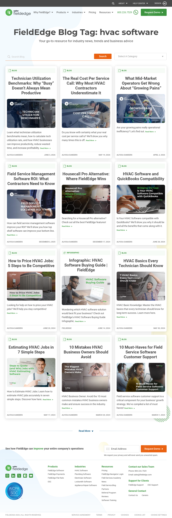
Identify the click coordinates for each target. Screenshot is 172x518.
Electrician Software (83, 478)
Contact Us (133, 495)
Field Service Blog (109, 485)
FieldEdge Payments (56, 474)
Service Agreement (81, 515)
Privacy (111, 515)
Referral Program (109, 493)
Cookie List (139, 515)
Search (103, 56)
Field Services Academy (111, 478)
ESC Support (153, 485)
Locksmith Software (83, 482)
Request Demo (152, 448)
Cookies (125, 515)
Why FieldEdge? (41, 12)
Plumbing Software (83, 474)
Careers (145, 495)
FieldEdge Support (136, 485)
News (104, 482)
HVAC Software (81, 470)
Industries (77, 12)
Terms (99, 515)
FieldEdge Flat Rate (56, 478)
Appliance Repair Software (86, 485)
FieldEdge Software (56, 470)
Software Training (109, 500)
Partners (105, 489)
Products (61, 12)
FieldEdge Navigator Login (112, 474)
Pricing (92, 12)
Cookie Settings (159, 515)
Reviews (105, 496)
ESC (49, 482)
